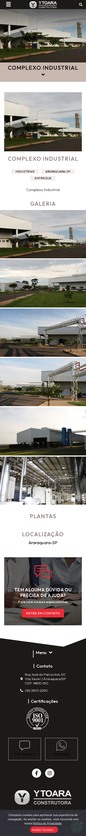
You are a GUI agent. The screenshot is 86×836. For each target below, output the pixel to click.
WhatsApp (61, 754)
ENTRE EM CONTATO (43, 613)
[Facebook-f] (36, 773)
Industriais (25, 171)
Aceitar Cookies (42, 829)
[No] (81, 823)
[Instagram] (49, 773)
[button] (8, 4)
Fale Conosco (25, 754)
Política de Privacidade (47, 823)
